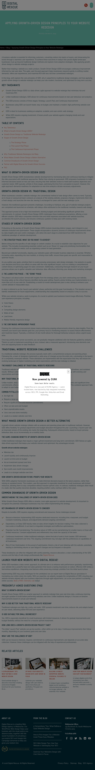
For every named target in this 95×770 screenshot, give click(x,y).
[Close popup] (68, 372)
